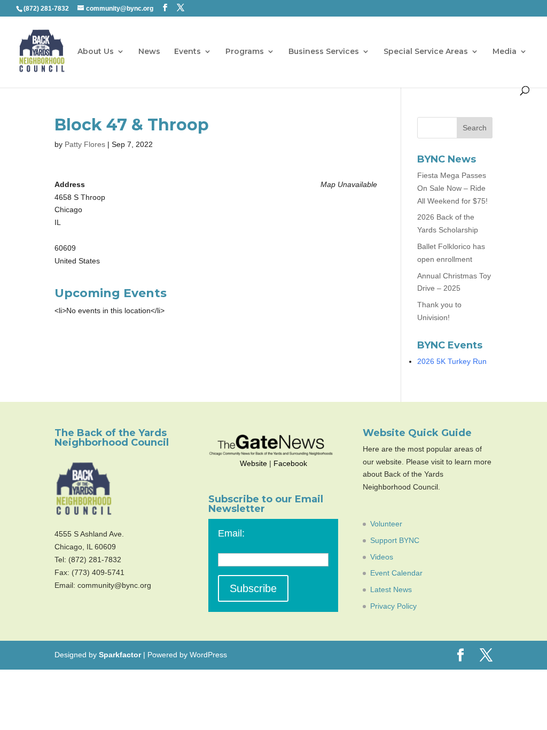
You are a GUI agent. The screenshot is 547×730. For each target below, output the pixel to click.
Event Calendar (396, 573)
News (149, 52)
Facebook (290, 463)
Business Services (323, 52)
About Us (95, 52)
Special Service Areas (426, 52)
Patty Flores (85, 144)
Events (187, 52)
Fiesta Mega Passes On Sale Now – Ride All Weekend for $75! (452, 188)
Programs (244, 52)
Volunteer (386, 523)
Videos (381, 557)
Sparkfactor (120, 654)
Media (505, 52)
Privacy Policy (393, 606)
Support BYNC (394, 540)
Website (253, 463)
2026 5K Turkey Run (452, 361)
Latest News (391, 589)
